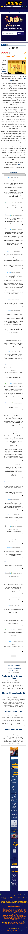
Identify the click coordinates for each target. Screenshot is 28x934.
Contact (17, 928)
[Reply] (22, 198)
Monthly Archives (14, 863)
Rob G (9, 177)
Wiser (9, 299)
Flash (12, 56)
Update (13, 656)
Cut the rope (14, 901)
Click (19, 164)
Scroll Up (10, 665)
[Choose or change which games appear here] (16, 847)
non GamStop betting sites (20, 12)
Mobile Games (6, 898)
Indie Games (14, 898)
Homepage (16, 665)
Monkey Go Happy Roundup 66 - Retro (13, 677)
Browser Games (23, 897)
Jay (2, 50)
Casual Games (14, 897)
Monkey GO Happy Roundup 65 (13, 693)
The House (20, 901)
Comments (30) (13, 58)
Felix (9, 337)
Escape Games (21, 898)
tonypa (10, 202)
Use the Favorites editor (14, 858)
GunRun (4, 71)
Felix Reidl (9, 310)
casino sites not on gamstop (11, 12)
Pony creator (20, 902)
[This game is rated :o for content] (25, 58)
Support (18, 927)
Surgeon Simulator (5, 901)
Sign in (11, 670)
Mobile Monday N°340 (13, 729)
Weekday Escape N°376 (13, 711)
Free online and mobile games (14, 4)
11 (12, 715)
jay (10, 215)
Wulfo (11, 229)
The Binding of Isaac (11, 902)
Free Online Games (5, 897)
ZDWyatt (8, 251)
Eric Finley (9, 272)
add (14, 851)
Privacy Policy (4, 927)
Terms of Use (11, 927)
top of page (19, 668)
